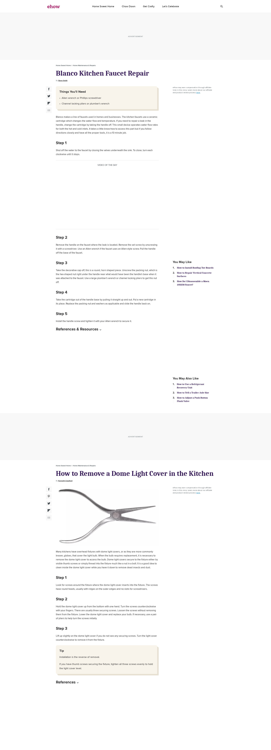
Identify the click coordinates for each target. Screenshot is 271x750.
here (198, 92)
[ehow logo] (53, 6)
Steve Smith (62, 80)
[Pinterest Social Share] (49, 496)
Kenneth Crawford (65, 481)
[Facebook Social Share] (49, 89)
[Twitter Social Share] (49, 96)
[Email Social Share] (49, 110)
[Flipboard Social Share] (49, 103)
